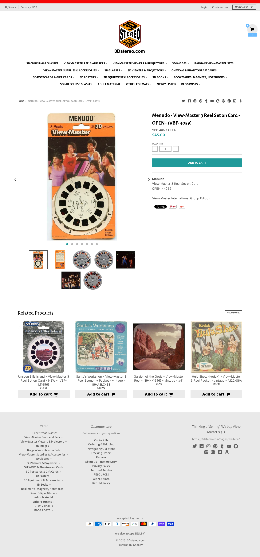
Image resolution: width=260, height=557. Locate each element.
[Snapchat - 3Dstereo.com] (217, 101)
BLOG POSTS (42, 510)
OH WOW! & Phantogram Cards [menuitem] (194, 70)
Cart (246, 7)
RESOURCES (101, 474)
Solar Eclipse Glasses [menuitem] (76, 84)
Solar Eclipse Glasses (43, 493)
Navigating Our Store (101, 449)
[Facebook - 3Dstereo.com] (189, 101)
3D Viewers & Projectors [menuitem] (146, 70)
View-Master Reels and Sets (42, 437)
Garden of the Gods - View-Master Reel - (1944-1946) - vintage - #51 (159, 378)
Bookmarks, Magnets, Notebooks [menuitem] (199, 77)
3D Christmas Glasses (43, 433)
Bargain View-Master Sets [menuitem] (214, 63)
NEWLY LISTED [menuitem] (166, 84)
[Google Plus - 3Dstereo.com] (229, 101)
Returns (101, 457)
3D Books (42, 484)
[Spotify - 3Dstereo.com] (223, 101)
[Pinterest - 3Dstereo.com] (200, 101)
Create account (220, 7)
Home (21, 101)
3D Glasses (42, 458)
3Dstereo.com (135, 540)
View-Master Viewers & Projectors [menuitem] (138, 63)
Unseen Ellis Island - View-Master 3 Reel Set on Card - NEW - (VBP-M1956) (43, 380)
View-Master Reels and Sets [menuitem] (84, 63)
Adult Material (43, 497)
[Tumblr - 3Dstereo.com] (206, 101)
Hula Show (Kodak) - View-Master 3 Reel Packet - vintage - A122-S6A (216, 378)
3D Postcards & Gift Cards (42, 471)
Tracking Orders (101, 453)
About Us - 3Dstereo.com (101, 462)
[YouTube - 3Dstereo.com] (212, 101)
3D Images (42, 446)
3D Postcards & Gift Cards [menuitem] (52, 77)
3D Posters (42, 476)
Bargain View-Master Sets (43, 450)
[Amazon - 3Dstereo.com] (240, 101)
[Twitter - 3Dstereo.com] (183, 101)
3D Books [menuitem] (159, 77)
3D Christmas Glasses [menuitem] (42, 63)
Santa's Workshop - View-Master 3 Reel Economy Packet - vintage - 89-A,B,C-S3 (101, 380)
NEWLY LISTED (43, 506)
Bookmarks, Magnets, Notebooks (42, 489)
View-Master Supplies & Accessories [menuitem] (70, 70)
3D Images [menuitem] (179, 63)
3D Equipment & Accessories (42, 480)
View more (233, 312)
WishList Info (101, 479)
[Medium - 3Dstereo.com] (235, 101)
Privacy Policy (101, 466)
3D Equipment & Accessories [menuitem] (124, 77)
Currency (26, 7)
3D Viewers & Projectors (42, 463)
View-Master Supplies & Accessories (42, 454)
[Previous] (15, 179)
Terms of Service (101, 470)
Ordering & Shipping (101, 444)
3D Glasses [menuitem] (112, 70)
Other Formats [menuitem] (137, 84)
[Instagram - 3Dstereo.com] (195, 101)
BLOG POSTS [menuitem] (189, 84)
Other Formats (42, 501)
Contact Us (101, 440)
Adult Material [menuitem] (109, 84)
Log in (204, 7)
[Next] (148, 179)
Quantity (157, 143)
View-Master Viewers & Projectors (42, 441)
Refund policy (101, 483)
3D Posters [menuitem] (88, 77)
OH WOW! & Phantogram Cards (44, 467)
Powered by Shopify (130, 544)
